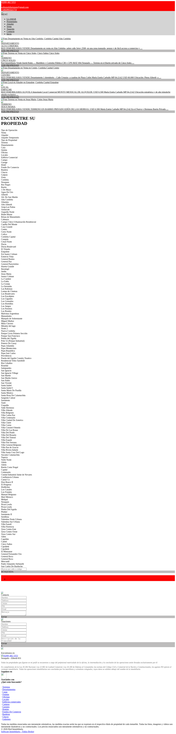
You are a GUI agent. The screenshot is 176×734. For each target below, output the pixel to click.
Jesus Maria (6, 274)
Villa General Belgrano (11, 445)
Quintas (5, 694)
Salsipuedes (6, 368)
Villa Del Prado (8, 432)
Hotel (3, 165)
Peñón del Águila (8, 338)
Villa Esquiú (6, 440)
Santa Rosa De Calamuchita (13, 395)
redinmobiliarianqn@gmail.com (15, 7)
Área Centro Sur (8, 534)
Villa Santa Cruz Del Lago (12, 452)
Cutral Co (5, 479)
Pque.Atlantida (7, 346)
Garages (5, 707)
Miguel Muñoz (7, 321)
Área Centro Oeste (9, 532)
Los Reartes (6, 311)
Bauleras (6, 714)
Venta (9, 26)
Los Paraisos (6, 308)
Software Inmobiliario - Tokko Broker (17, 731)
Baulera (4, 170)
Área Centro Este (8, 529)
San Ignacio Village (9, 373)
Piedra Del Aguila (9, 509)
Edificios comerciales (11, 702)
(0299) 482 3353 (10, 656)
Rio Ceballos (6, 363)
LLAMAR (11, 19)
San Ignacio (6, 370)
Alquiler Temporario (10, 137)
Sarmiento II (6, 514)
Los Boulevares (8, 294)
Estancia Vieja (7, 256)
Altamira (5, 202)
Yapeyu (4, 457)
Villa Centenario (8, 417)
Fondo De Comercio (10, 167)
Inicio (9, 34)
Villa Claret (6, 422)
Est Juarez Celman (9, 254)
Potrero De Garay (8, 343)
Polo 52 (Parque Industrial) (12, 341)
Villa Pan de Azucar (9, 447)
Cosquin (4, 239)
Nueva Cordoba (8, 331)
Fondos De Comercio (11, 712)
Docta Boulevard (8, 246)
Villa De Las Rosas (9, 430)
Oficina (4, 152)
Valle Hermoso (7, 408)
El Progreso (6, 484)
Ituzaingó (5, 269)
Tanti (3, 403)
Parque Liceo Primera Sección (14, 333)
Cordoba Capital (8, 237)
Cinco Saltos (6, 544)
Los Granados (7, 301)
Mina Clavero (7, 323)
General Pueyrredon (10, 264)
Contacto (10, 31)
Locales (4, 155)
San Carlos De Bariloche (12, 566)
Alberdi (4, 194)
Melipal (4, 499)
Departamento (7, 145)
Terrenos (6, 687)
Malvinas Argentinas (10, 313)
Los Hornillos (7, 303)
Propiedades (12, 21)
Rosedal (4, 365)
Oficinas (6, 697)
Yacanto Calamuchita (10, 455)
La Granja (5, 284)
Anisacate (5, 209)
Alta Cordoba (7, 199)
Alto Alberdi (6, 204)
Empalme (5, 251)
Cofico (4, 234)
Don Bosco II (7, 482)
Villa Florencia (7, 527)
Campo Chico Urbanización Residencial (18, 222)
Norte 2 (4, 328)
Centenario (6, 472)
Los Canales (6, 489)
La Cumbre (6, 279)
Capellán (5, 539)
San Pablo (5, 380)
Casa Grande (6, 227)
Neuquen (5, 182)
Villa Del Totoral (8, 437)
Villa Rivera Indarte (9, 450)
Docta (3, 244)
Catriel (4, 541)
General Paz (6, 261)
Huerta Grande (7, 266)
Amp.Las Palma (8, 207)
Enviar (4, 617)
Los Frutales (6, 492)
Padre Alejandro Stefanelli (12, 564)
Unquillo (5, 405)
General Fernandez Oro (11, 554)
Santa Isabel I (7, 388)
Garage (4, 162)
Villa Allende (7, 410)
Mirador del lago (8, 326)
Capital (4, 470)
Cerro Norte (6, 232)
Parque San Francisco (10, 336)
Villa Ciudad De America (12, 420)
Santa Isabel (6, 385)
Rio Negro (5, 185)
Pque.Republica (8, 351)
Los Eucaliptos (7, 296)
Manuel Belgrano (8, 494)
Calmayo (5, 219)
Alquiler (10, 24)
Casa (3, 147)
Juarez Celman (7, 276)
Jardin (3, 271)
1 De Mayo (6, 189)
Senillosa (5, 517)
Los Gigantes (7, 299)
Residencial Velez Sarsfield (13, 360)
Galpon (4, 175)
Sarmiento (5, 400)
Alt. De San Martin (9, 197)
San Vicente (6, 383)
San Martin (6, 375)
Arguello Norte (7, 212)
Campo (4, 160)
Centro (4, 229)
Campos (5, 704)
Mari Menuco (7, 497)
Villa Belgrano (7, 413)
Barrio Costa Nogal (9, 467)
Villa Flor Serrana (8, 442)
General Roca (7, 556)
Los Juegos (6, 306)
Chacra (4, 172)
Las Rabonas (6, 289)
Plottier (4, 512)
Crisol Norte (6, 242)
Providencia (6, 356)
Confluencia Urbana (10, 477)
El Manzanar (6, 551)
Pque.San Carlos (8, 353)
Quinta (4, 150)
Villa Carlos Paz (8, 415)
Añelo (3, 462)
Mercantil (5, 561)
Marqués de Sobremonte (11, 318)
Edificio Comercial (9, 157)
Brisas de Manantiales (10, 217)
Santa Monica (7, 393)
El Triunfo (5, 249)
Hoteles (5, 709)
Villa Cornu (6, 425)
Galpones (6, 719)
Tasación (10, 29)
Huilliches (5, 487)
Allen (3, 536)
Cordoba (5, 180)
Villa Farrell (6, 524)
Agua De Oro (7, 192)
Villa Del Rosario (8, 435)
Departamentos (8, 689)
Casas (4, 692)
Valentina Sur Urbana (10, 522)
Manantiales (6, 316)
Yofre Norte (6, 460)
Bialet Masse (6, 214)
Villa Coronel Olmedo (10, 427)
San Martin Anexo (9, 378)
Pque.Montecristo (8, 348)
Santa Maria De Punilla (11, 390)
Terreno (4, 142)
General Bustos (7, 259)
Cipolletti (5, 546)
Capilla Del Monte (9, 224)
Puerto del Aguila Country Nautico (16, 358)
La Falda (5, 281)
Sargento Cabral (8, 398)
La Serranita (6, 286)
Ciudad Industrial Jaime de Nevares (16, 474)
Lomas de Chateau (9, 291)
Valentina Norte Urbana (11, 519)
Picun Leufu (6, 504)
